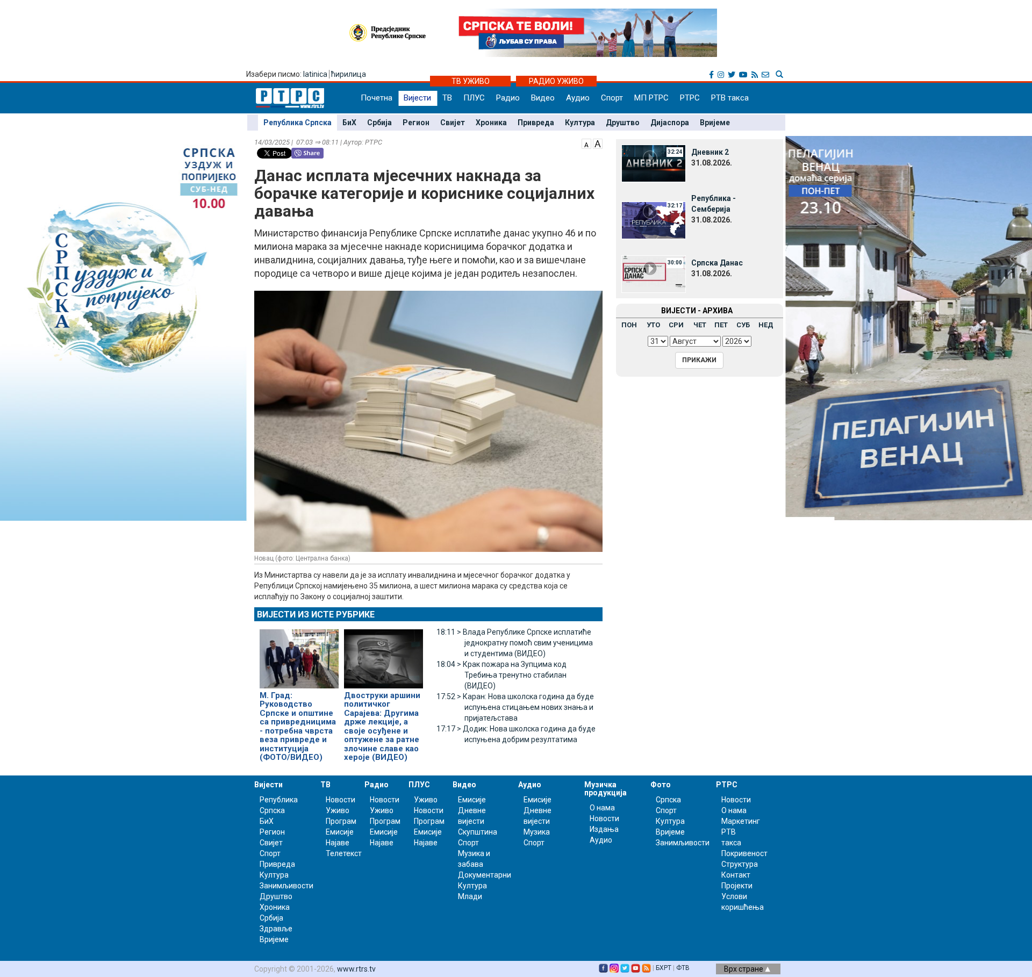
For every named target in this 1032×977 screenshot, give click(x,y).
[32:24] (653, 163)
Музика (537, 832)
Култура (580, 122)
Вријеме (715, 122)
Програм (341, 821)
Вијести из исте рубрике (316, 614)
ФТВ (683, 968)
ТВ (447, 98)
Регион (416, 122)
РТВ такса (730, 98)
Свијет (452, 122)
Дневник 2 (710, 152)
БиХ (349, 122)
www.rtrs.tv (356, 969)
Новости (340, 799)
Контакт (735, 875)
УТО (653, 325)
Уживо (337, 810)
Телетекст (344, 853)
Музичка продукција (605, 788)
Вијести (417, 98)
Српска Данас (717, 262)
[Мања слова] (586, 143)
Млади (470, 896)
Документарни (484, 875)
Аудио (578, 98)
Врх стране (744, 969)
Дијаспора (669, 122)
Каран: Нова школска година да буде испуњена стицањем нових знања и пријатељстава (515, 707)
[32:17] (653, 219)
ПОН (629, 325)
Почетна (376, 98)
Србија (379, 122)
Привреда (536, 122)
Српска (668, 799)
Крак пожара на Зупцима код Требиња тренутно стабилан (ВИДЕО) (501, 675)
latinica (315, 74)
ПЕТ (721, 325)
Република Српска (297, 122)
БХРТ (663, 968)
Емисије (340, 832)
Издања (604, 829)
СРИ (676, 325)
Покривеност (744, 853)
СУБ (743, 325)
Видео (543, 98)
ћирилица (348, 74)
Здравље (276, 928)
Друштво (623, 122)
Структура (739, 864)
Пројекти (736, 885)
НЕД (765, 325)
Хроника (491, 122)
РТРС (690, 98)
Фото (660, 784)
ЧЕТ (699, 325)
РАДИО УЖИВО (556, 81)
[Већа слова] (598, 143)
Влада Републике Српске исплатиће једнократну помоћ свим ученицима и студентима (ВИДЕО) (514, 643)
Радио (508, 98)
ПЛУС (474, 98)
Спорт (612, 98)
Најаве (337, 842)
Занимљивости (286, 885)
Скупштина (477, 832)
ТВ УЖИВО (471, 81)
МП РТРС (651, 98)
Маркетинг (740, 821)
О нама (602, 807)
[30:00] (653, 273)
